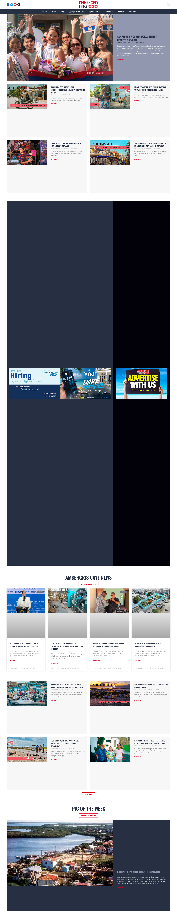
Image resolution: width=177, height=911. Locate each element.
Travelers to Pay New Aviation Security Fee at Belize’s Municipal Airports (109, 645)
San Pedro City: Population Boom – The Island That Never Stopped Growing (150, 144)
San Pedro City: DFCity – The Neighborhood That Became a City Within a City (68, 90)
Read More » (120, 59)
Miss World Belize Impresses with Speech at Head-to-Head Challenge (24, 645)
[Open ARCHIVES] (112, 12)
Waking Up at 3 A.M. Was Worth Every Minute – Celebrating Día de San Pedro (67, 686)
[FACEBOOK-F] (8, 4)
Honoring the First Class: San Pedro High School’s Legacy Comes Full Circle (150, 742)
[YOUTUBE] (15, 4)
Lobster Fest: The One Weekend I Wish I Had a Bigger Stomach (66, 144)
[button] (168, 4)
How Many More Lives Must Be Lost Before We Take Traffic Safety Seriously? (65, 743)
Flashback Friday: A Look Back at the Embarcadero (138, 872)
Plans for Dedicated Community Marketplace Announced (148, 645)
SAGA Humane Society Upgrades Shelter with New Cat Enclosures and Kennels (67, 646)
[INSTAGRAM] (18, 4)
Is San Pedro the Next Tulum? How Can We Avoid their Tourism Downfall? (150, 88)
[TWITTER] (11, 4)
